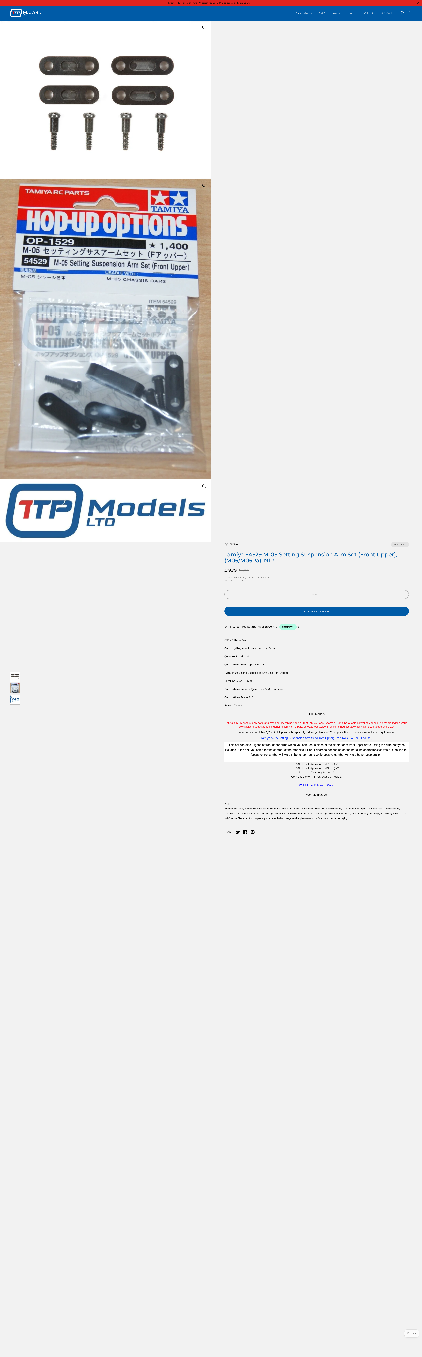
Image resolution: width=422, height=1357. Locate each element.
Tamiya (233, 544)
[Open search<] (402, 12)
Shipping (242, 577)
